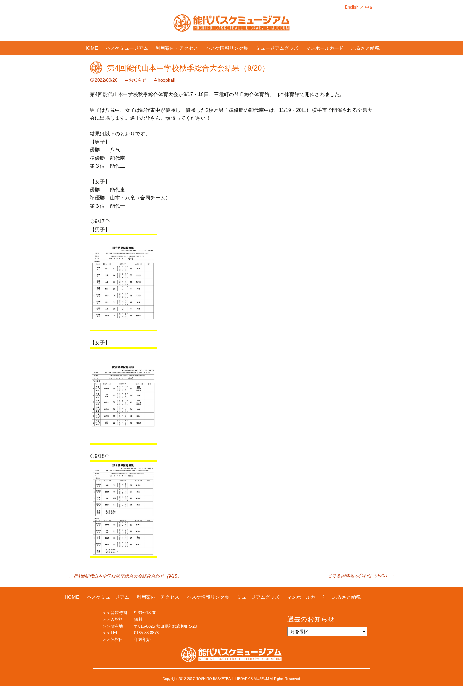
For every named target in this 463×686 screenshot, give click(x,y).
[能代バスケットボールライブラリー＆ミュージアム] (231, 26)
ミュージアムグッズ (277, 48)
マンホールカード (325, 48)
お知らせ (137, 80)
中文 (369, 7)
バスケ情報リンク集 (227, 48)
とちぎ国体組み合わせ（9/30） (361, 575)
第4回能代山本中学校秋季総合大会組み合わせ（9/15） (125, 576)
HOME (90, 48)
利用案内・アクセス (177, 48)
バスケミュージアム (127, 48)
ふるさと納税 (365, 48)
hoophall (166, 80)
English (351, 7)
